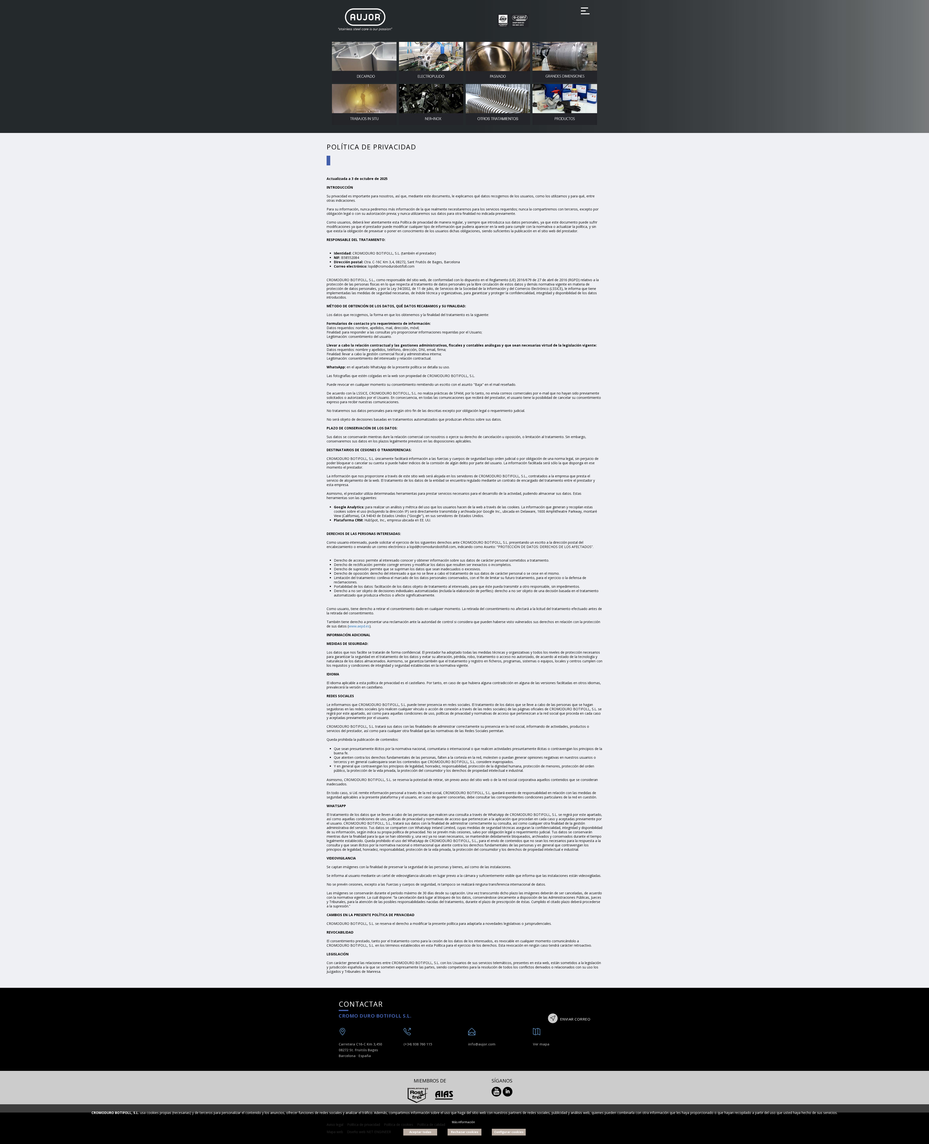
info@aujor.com (481, 1044)
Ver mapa (541, 1044)
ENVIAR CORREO (574, 1019)
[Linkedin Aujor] (507, 1091)
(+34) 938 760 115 (418, 1044)
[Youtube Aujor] (496, 1091)
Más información (463, 1122)
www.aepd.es (359, 626)
